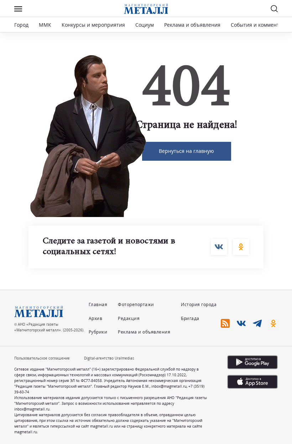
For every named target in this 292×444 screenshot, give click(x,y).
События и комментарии (261, 24)
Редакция (129, 318)
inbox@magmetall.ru (169, 386)
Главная (98, 304)
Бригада (190, 318)
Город (21, 24)
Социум (144, 24)
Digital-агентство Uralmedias (109, 358)
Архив (96, 318)
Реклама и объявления (192, 24)
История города (199, 304)
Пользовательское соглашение (42, 358)
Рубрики (98, 332)
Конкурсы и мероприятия (94, 24)
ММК (45, 24)
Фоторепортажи (136, 304)
